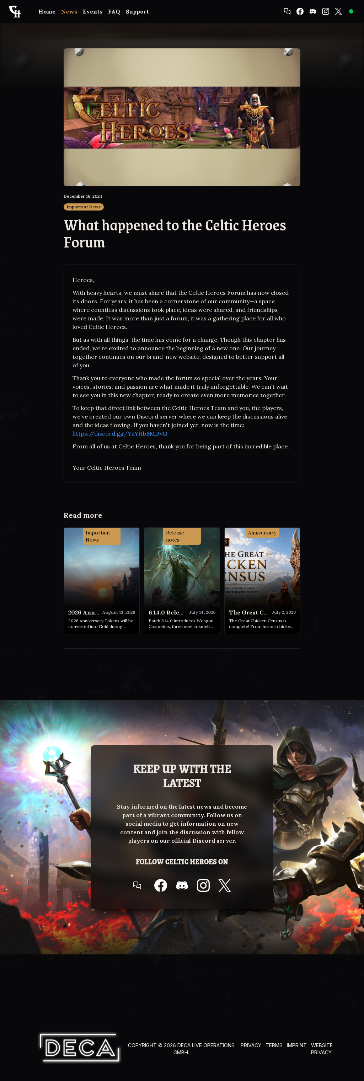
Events (92, 11)
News (69, 11)
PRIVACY (251, 1045)
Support (137, 11)
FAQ (114, 11)
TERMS (274, 1045)
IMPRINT (297, 1045)
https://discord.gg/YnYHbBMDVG (120, 433)
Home (46, 11)
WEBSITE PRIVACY (322, 1048)
